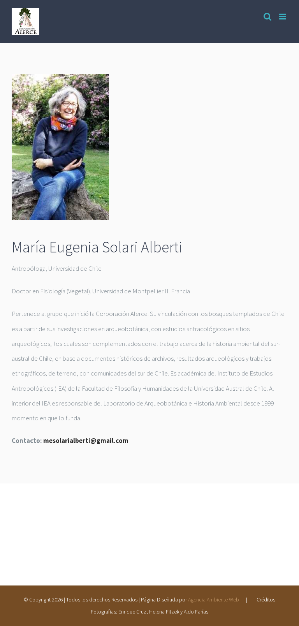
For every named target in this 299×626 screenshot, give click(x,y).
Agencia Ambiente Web (213, 599)
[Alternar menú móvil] (283, 16)
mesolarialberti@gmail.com (85, 440)
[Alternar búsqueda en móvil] (267, 16)
